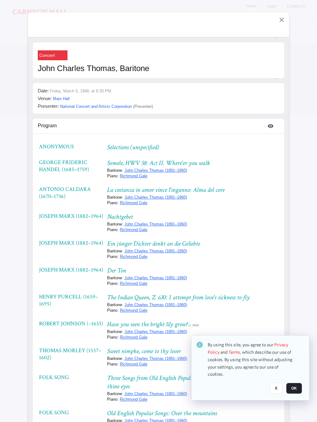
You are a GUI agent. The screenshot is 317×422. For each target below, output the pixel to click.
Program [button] (47, 125)
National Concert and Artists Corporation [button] (96, 106)
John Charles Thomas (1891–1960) (155, 170)
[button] (281, 19)
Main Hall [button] (61, 98)
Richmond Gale (133, 176)
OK (294, 388)
